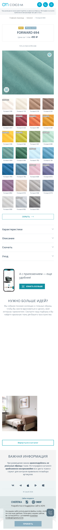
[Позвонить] (45, 4)
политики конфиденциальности (22, 516)
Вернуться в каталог (28, 442)
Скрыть (26, 216)
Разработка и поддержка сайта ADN (28, 505)
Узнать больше (34, 286)
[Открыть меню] (51, 4)
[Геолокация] (39, 4)
